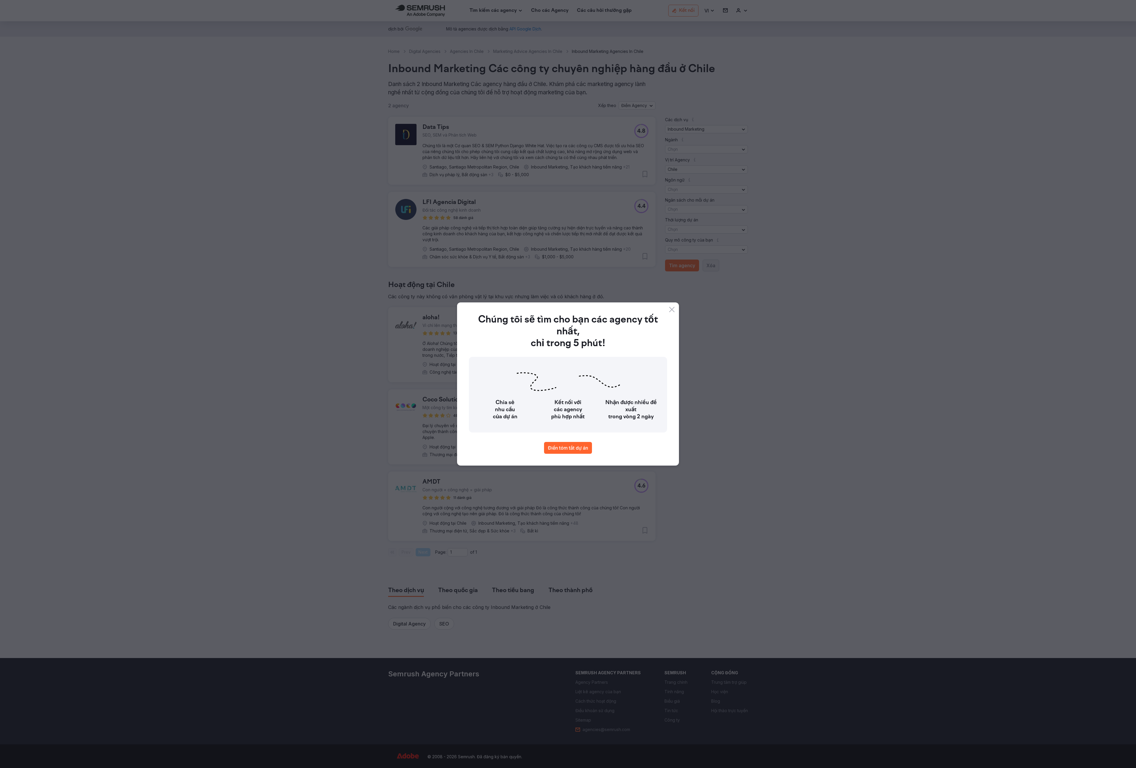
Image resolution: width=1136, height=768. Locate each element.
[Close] (672, 309)
